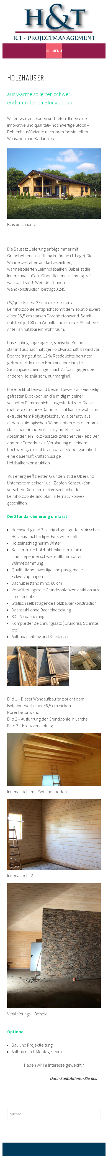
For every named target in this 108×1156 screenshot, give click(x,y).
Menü (57, 50)
